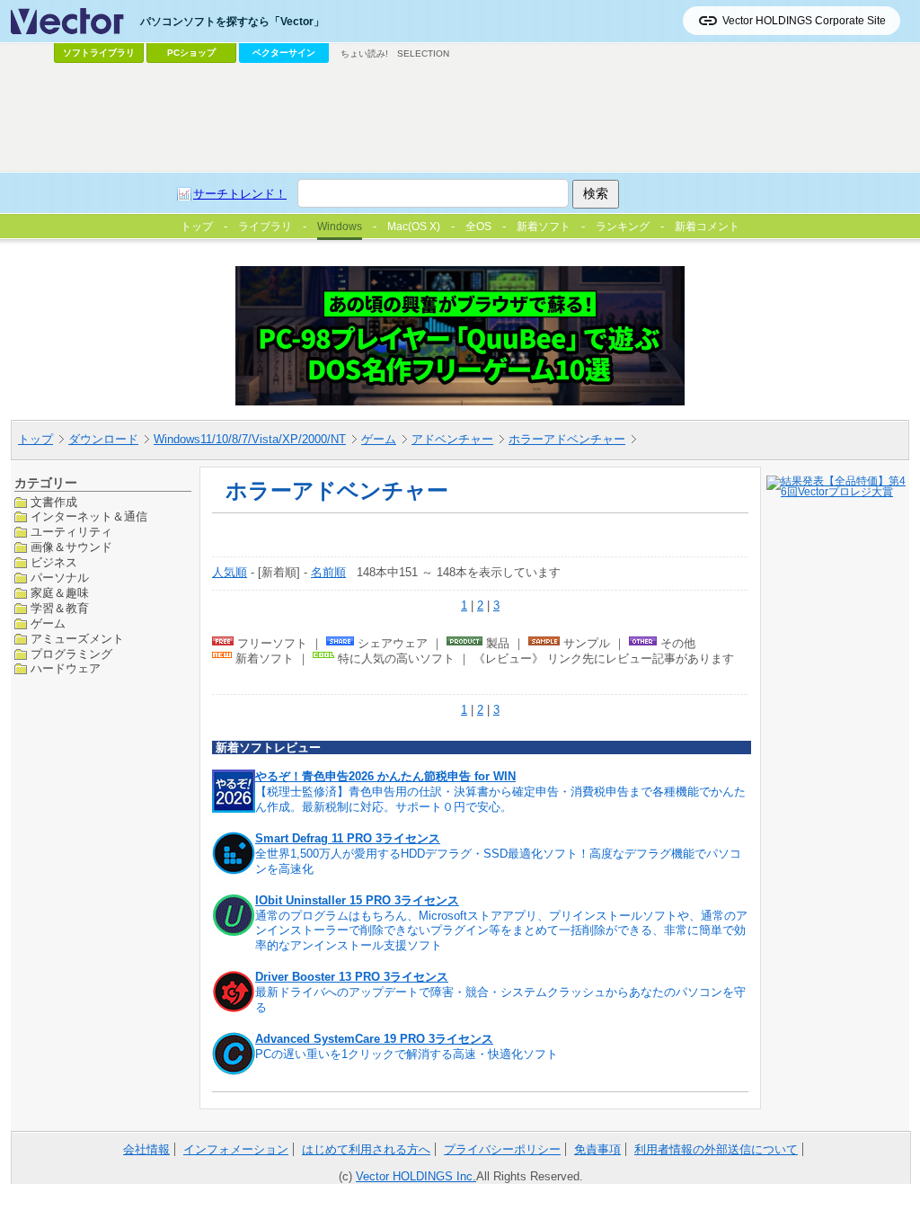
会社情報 (146, 1149)
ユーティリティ (71, 531)
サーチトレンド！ (240, 193)
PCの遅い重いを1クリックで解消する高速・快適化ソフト (406, 1054)
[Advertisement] (460, 117)
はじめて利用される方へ (366, 1149)
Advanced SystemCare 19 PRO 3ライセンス (374, 1039)
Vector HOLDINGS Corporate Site (804, 20)
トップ (35, 439)
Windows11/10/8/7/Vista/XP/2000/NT (250, 439)
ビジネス (54, 562)
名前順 (328, 572)
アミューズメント (77, 638)
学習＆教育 (60, 608)
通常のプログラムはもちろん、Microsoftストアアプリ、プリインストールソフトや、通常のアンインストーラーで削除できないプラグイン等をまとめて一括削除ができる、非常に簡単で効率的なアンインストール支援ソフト (501, 931)
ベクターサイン (283, 53)
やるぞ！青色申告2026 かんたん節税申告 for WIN (385, 776)
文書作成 (54, 502)
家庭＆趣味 (60, 593)
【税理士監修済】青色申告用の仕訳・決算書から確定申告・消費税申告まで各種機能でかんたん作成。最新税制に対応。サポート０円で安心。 (500, 799)
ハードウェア (66, 668)
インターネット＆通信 (89, 516)
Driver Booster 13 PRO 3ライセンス (351, 976)
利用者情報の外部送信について (716, 1149)
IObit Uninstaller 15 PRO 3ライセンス (357, 900)
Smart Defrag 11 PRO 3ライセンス (347, 838)
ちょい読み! (364, 53)
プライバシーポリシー (502, 1149)
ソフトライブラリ (99, 53)
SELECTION (423, 53)
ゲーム (378, 439)
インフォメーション (235, 1149)
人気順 (229, 572)
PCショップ (191, 53)
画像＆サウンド (71, 547)
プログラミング (71, 654)
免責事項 (597, 1149)
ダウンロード (103, 439)
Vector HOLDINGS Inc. (416, 1176)
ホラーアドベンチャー (567, 439)
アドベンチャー (452, 439)
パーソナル (60, 577)
